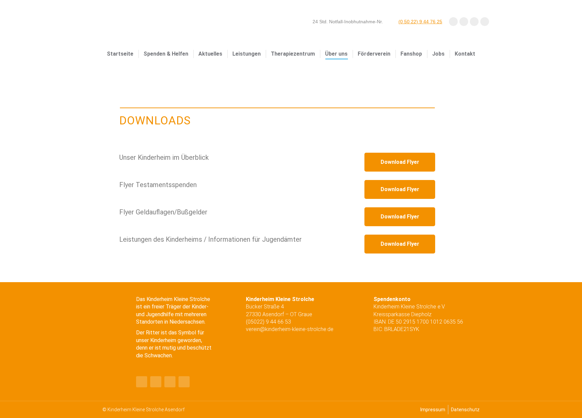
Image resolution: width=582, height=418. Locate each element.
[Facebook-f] (141, 381)
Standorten (149, 322)
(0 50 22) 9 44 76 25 (420, 21)
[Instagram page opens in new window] (474, 21)
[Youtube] (155, 381)
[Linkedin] (169, 381)
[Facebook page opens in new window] (453, 21)
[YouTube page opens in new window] (463, 21)
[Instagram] (184, 381)
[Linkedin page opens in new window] (484, 21)
